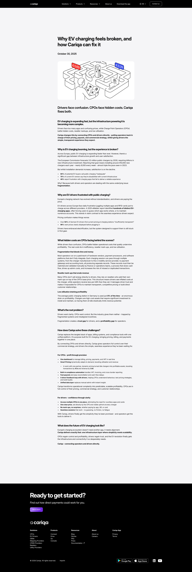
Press (73, 541)
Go (52, 539)
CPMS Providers (36, 543)
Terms (114, 536)
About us (108, 4)
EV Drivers (34, 536)
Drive (52, 536)
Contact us (156, 4)
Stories (73, 536)
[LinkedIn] (154, 560)
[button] (66, 4)
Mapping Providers (37, 541)
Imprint (62, 561)
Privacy (115, 534)
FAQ (72, 539)
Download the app (123, 4)
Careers (95, 536)
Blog (72, 534)
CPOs (32, 534)
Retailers (33, 545)
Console (54, 541)
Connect (54, 534)
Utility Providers (36, 547)
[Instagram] (160, 560)
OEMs (32, 539)
